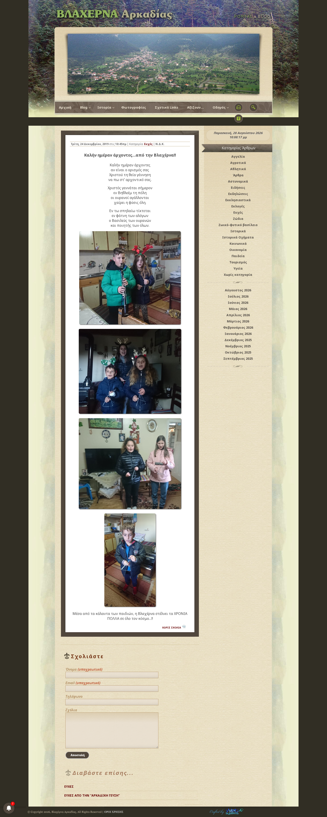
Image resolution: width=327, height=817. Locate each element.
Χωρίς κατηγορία (238, 274)
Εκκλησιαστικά (238, 200)
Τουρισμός (238, 262)
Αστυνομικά (238, 181)
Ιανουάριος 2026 (238, 334)
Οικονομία (238, 250)
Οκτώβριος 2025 (238, 352)
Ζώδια (238, 219)
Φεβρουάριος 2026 (238, 327)
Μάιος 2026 (238, 309)
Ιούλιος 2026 (238, 296)
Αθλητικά (238, 169)
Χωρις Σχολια (171, 627)
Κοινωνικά (238, 243)
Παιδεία (238, 256)
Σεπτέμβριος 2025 (238, 358)
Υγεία (238, 268)
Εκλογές (238, 206)
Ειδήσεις (238, 187)
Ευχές (148, 144)
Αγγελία (238, 156)
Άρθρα (238, 175)
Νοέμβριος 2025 (238, 346)
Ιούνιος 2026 (238, 302)
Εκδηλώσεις (238, 194)
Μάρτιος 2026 (238, 321)
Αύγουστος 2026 (238, 290)
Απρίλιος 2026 (238, 315)
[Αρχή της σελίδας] (193, 794)
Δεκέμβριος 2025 (238, 340)
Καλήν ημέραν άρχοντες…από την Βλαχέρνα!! (130, 155)
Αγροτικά (238, 163)
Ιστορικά (238, 231)
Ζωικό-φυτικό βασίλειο (238, 225)
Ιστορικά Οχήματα (238, 237)
